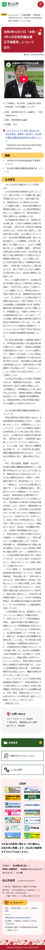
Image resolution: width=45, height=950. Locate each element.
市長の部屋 (26, 15)
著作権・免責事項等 (9, 869)
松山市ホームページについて (31, 869)
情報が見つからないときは (22, 756)
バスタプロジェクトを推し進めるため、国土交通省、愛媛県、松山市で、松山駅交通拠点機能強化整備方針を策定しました (24, 135)
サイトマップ (7, 872)
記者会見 (37, 15)
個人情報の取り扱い (20, 865)
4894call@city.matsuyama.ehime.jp (18, 917)
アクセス (5, 865)
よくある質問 (16, 770)
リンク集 (19, 872)
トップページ (13, 15)
